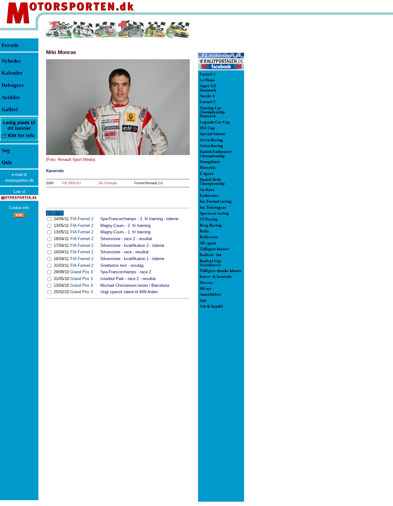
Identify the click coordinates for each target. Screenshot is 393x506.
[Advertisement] (276, 112)
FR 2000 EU (71, 183)
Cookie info (19, 207)
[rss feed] (19, 216)
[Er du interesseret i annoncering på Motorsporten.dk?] (19, 140)
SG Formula (108, 183)
